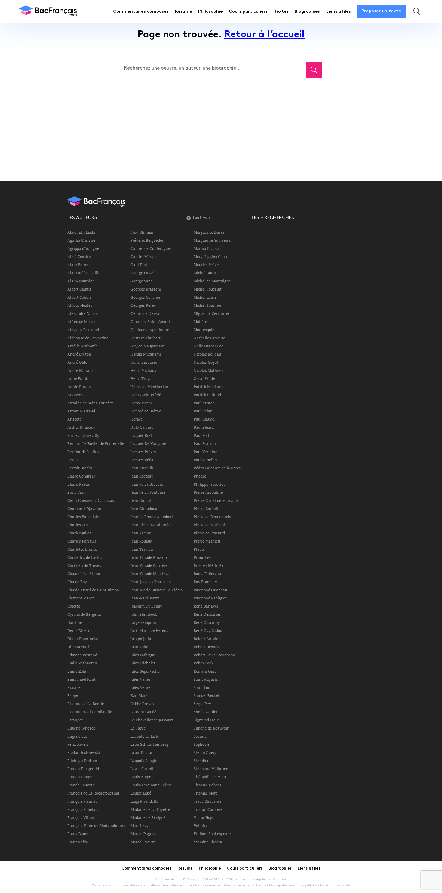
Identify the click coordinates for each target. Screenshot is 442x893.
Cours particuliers (248, 12)
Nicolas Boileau (207, 354)
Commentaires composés (141, 12)
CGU (229, 879)
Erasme (74, 687)
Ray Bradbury (205, 581)
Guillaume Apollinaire (149, 329)
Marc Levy (139, 825)
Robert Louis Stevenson (214, 655)
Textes (281, 12)
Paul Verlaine (205, 451)
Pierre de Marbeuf (209, 524)
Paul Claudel (205, 419)
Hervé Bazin (141, 403)
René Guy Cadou (208, 630)
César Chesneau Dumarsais (91, 500)
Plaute (199, 549)
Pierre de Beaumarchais (214, 516)
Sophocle (202, 744)
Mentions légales (253, 879)
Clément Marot (80, 598)
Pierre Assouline (208, 492)
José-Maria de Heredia (150, 630)
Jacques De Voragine (148, 443)
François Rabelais (82, 809)
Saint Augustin (207, 679)
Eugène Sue (77, 736)
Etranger (75, 720)
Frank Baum (77, 833)
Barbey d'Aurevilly (83, 435)
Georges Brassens (146, 289)
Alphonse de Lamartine (88, 338)
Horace (136, 419)
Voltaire (201, 825)
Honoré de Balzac (145, 411)
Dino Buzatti (78, 646)
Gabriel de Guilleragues (151, 248)
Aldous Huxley (80, 305)
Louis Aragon (142, 776)
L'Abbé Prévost (143, 703)
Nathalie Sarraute (209, 338)
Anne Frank (77, 378)
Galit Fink (139, 264)
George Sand (141, 281)
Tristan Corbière (208, 809)
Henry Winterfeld (145, 394)
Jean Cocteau (141, 476)
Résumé (183, 12)
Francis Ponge (79, 776)
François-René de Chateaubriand (96, 825)
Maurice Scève (206, 264)
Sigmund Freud (207, 720)
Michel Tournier (208, 305)
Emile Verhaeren (82, 663)
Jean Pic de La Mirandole (152, 524)
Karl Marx (139, 695)
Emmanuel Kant (81, 679)
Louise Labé (140, 793)
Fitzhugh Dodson (82, 760)
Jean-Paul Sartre (145, 598)
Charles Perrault (81, 541)
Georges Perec (143, 305)
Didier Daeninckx (82, 638)
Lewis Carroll (141, 768)
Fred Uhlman (141, 232)
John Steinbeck (143, 614)
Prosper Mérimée (209, 565)
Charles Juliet (79, 533)
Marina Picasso (207, 248)
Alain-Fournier (80, 281)
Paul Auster (204, 403)
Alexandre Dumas (83, 313)
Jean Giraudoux (143, 508)
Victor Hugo (204, 817)
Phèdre (200, 476)
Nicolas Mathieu (208, 370)
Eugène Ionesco (81, 728)
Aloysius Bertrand (83, 329)
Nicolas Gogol (206, 362)
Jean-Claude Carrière (148, 565)
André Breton (79, 354)
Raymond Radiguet (210, 598)
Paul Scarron (205, 443)
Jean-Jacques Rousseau (150, 581)
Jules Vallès (140, 679)
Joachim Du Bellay (146, 606)
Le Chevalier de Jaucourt (151, 720)
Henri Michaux (143, 370)
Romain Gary (205, 671)
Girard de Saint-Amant (150, 321)
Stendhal (202, 760)
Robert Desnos (206, 646)
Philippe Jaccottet (209, 484)
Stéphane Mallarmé (211, 768)
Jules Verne (140, 687)
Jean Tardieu (141, 549)
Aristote (74, 419)
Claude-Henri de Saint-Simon (93, 590)
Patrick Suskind (207, 394)
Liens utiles (338, 12)
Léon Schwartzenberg (149, 744)
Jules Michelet (142, 663)
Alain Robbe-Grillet (84, 272)
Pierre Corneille (208, 508)
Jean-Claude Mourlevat (150, 573)
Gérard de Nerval (145, 313)
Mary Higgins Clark (210, 256)
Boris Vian (76, 492)
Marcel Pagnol (143, 833)
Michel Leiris (205, 297)
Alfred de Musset (82, 321)
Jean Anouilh (141, 468)
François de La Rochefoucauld (93, 793)
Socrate (200, 736)
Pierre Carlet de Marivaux (216, 500)
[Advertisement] (218, 126)
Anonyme (75, 394)
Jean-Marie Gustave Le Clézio (156, 590)
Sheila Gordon (206, 711)
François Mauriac (82, 801)
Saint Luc (202, 687)
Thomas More (206, 793)
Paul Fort (202, 435)
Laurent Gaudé (143, 711)
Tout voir (201, 218)
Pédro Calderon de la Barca (217, 468)
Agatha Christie (81, 240)
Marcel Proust (142, 842)
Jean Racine (140, 533)
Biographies (307, 12)
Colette (73, 606)
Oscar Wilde (204, 378)
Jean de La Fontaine (147, 492)
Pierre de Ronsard (209, 533)
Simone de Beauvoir (211, 728)
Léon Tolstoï (141, 752)
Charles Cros (78, 524)
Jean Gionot (140, 500)
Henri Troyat (141, 378)
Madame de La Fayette (150, 809)
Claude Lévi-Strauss (85, 573)
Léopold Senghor (145, 760)
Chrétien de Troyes (84, 565)
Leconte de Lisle (144, 736)
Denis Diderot (79, 630)
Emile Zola (76, 671)
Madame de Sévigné (148, 817)
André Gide (77, 362)
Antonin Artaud (81, 411)
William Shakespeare (212, 833)
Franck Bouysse (81, 785)
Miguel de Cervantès (212, 313)
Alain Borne (77, 264)
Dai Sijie (74, 622)
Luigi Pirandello (144, 801)
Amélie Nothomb (82, 346)
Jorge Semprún (143, 622)
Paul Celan (203, 411)
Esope (72, 695)
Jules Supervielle (145, 671)
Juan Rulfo (139, 646)
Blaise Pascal (79, 484)
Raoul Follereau (207, 573)
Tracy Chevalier (208, 801)
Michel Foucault (208, 289)
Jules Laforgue (142, 655)
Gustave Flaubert (145, 338)
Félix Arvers (78, 744)
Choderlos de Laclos (84, 557)
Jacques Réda (141, 459)
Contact (279, 879)
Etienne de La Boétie (85, 703)
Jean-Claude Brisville (149, 557)
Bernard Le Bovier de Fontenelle (95, 443)
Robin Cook (203, 663)
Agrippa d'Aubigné (83, 248)
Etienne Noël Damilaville (89, 711)
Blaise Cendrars (81, 476)
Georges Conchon (145, 297)
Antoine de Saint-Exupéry (90, 403)
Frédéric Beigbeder (147, 240)
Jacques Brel (141, 435)
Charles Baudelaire (84, 516)
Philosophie (210, 12)
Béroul (73, 459)
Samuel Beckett (207, 695)
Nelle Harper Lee (208, 346)
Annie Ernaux (79, 386)
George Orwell (143, 272)
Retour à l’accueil (264, 35)
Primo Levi (203, 557)
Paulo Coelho (205, 459)
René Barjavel (206, 606)
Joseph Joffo (140, 638)
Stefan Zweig (205, 752)
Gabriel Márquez (144, 256)
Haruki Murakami (145, 354)
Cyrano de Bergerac (84, 614)
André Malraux (80, 370)
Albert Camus (79, 289)
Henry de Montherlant (150, 386)
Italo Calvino (141, 427)
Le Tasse (138, 728)
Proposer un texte (381, 11)
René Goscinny (207, 622)
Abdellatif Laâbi (81, 232)
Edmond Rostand (82, 655)
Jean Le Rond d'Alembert (151, 516)
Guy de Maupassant (147, 346)
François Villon (80, 817)
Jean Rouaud (141, 541)
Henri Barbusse (143, 362)
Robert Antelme (208, 638)
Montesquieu (205, 329)
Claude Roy (77, 581)
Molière (200, 321)
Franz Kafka (77, 842)
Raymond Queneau (210, 590)
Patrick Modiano (208, 386)
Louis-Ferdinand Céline (151, 785)
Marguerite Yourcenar (213, 240)
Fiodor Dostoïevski (83, 752)
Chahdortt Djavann (84, 508)
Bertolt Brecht (79, 468)
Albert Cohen (79, 297)
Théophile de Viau (210, 776)
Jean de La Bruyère (146, 484)
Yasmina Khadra (208, 842)
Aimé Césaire (79, 256)
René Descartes (207, 614)
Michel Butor (205, 272)
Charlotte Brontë (82, 549)
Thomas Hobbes (208, 785)
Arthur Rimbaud (81, 427)
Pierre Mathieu (207, 541)
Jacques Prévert (144, 451)
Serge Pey (202, 703)
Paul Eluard (204, 427)
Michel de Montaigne (212, 281)
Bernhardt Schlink (83, 451)
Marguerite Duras (209, 232)
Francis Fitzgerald (83, 768)
